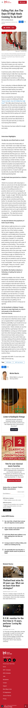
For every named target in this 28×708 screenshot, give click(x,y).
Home (4, 666)
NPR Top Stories (19, 362)
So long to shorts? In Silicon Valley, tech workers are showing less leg (15, 543)
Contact (5, 682)
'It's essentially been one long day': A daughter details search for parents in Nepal (14, 551)
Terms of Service (7, 695)
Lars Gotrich (5, 629)
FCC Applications (7, 692)
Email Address (7, 493)
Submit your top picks (14, 480)
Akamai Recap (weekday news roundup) (13, 504)
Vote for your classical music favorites (14, 465)
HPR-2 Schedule (7, 673)
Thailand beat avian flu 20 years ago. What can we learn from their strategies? (13, 584)
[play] (2, 706)
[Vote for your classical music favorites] (14, 448)
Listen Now (14, 429)
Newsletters (6, 679)
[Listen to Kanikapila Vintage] (14, 401)
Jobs (4, 676)
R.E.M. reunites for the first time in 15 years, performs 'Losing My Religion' (13, 622)
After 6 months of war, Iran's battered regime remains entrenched (14, 528)
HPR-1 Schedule (7, 670)
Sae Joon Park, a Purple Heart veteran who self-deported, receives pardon (14, 522)
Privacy (4, 698)
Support (5, 686)
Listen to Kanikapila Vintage (14, 417)
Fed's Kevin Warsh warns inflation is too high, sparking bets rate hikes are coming (15, 536)
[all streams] (26, 706)
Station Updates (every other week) (12, 500)
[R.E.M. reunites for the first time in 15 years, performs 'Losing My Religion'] (13, 610)
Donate (23, 2)
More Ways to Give (7, 689)
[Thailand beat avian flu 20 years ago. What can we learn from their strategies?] (13, 572)
